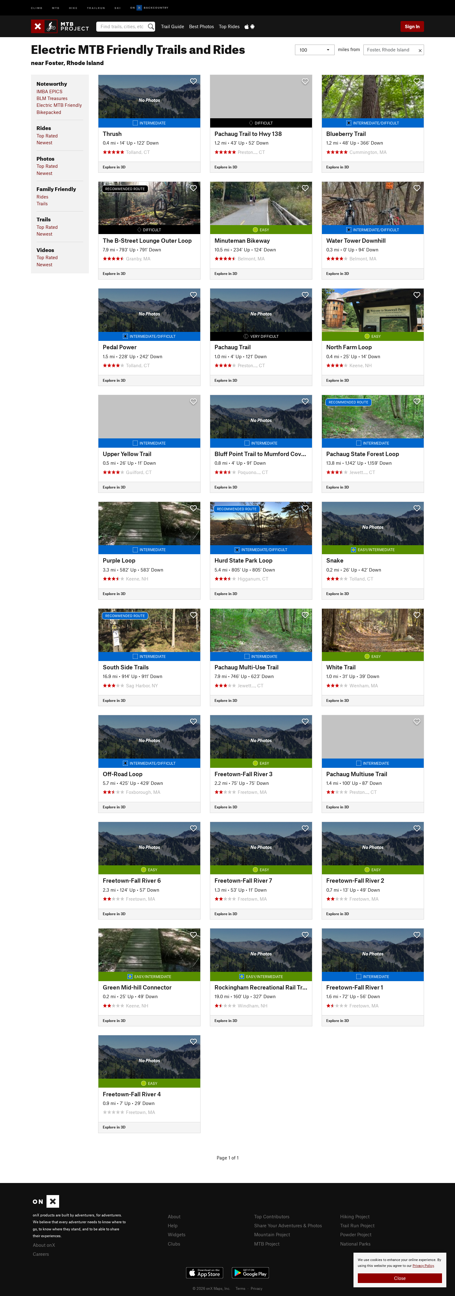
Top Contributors (271, 1216)
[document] (400, 1270)
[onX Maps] (46, 1206)
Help (173, 1225)
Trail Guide (172, 26)
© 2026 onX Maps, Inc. (211, 1288)
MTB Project (267, 1243)
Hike (73, 8)
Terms (240, 1288)
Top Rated (47, 135)
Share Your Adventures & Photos (288, 1225)
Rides (42, 196)
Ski (118, 8)
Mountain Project (272, 1234)
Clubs (174, 1243)
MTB (56, 8)
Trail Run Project (357, 1225)
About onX (44, 1245)
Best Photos (201, 26)
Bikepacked (49, 112)
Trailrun (96, 8)
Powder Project (355, 1234)
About (174, 1216)
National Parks (355, 1243)
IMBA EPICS (50, 91)
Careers (41, 1254)
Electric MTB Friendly (59, 105)
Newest (44, 142)
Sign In (412, 26)
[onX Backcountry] (149, 8)
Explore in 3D (114, 167)
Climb (37, 8)
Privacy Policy (423, 1266)
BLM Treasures (52, 98)
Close (400, 1278)
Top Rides (229, 26)
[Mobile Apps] (249, 26)
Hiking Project (355, 1216)
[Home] (63, 26)
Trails (42, 203)
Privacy (256, 1288)
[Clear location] (420, 49)
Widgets (176, 1234)
